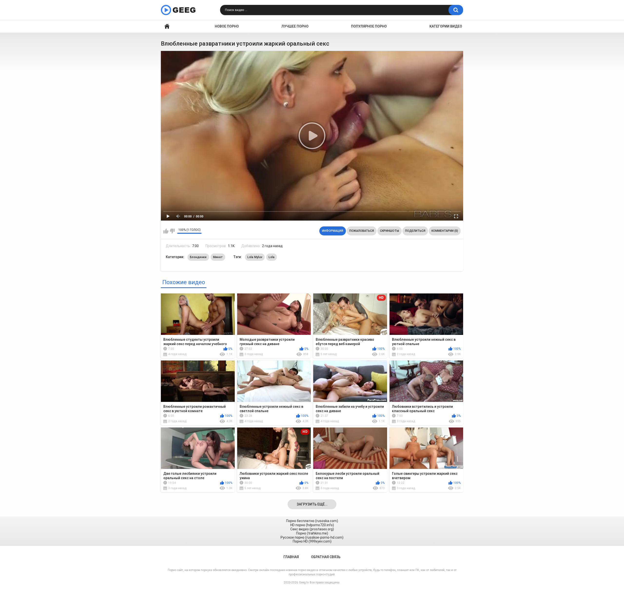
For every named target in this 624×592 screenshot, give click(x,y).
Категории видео (445, 26)
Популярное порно (369, 26)
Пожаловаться (361, 231)
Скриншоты (389, 231)
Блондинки (198, 257)
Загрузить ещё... (312, 504)
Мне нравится (165, 231)
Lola (271, 257)
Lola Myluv (254, 257)
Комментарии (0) (444, 231)
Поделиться (415, 231)
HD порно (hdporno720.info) (312, 525)
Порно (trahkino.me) (312, 533)
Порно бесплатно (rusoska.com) (312, 521)
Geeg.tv (304, 582)
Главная (167, 26)
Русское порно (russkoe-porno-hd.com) (312, 537)
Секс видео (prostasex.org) (312, 529)
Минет (218, 257)
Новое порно (227, 26)
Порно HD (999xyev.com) (312, 541)
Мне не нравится (172, 231)
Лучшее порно (295, 26)
